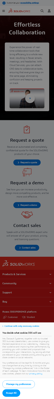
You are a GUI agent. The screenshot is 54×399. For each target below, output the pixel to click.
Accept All (11, 393)
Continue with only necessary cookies (21, 326)
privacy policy (35, 374)
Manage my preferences (18, 384)
